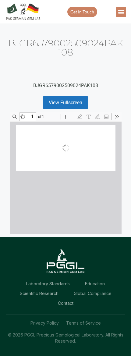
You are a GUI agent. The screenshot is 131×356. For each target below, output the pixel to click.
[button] (121, 12)
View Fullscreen (65, 102)
